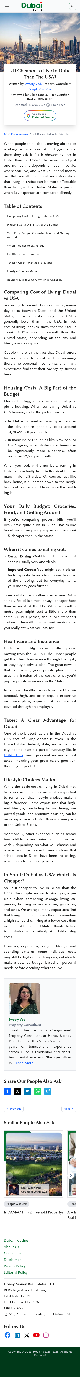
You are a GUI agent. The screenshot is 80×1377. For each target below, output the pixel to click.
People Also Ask (40, 89)
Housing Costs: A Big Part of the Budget (32, 224)
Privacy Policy (15, 1266)
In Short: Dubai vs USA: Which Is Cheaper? (34, 280)
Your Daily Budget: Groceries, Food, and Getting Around (38, 235)
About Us (11, 1247)
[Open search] (72, 6)
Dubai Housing (16, 1240)
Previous (15, 1108)
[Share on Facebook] (7, 1091)
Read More (24, 1062)
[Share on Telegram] (47, 1091)
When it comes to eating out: (26, 245)
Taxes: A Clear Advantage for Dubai (29, 262)
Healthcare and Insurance (23, 254)
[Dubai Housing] (5, 134)
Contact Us (13, 1253)
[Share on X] (17, 1091)
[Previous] (9, 1175)
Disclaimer (12, 1259)
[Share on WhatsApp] (37, 1091)
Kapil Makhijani (31, 1188)
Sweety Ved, (33, 83)
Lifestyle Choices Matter (22, 271)
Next (67, 1108)
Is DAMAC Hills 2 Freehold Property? (33, 1212)
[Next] (70, 1175)
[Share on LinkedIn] (27, 1091)
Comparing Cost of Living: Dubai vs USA (33, 216)
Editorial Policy (16, 1272)
